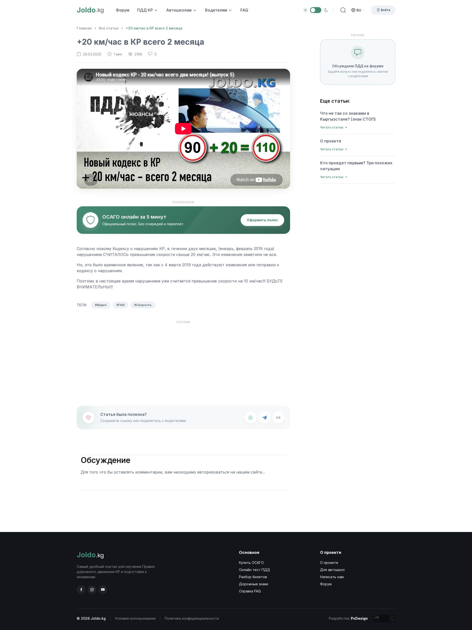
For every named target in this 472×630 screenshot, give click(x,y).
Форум (122, 10)
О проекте (330, 141)
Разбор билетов (253, 577)
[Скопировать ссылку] (278, 417)
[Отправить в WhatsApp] (251, 417)
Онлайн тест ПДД (254, 570)
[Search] (342, 10)
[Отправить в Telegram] (264, 417)
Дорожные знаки (253, 584)
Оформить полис (262, 220)
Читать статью (331, 127)
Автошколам (179, 10)
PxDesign (359, 618)
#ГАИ (120, 305)
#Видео (101, 305)
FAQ (244, 10)
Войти (385, 10)
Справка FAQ (250, 591)
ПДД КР (145, 10)
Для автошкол (332, 570)
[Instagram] (92, 589)
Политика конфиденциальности (192, 618)
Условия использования (135, 618)
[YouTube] (102, 589)
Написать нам (332, 577)
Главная (84, 28)
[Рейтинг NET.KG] (384, 618)
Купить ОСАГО (251, 562)
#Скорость (142, 305)
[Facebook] (81, 589)
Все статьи (108, 28)
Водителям (216, 10)
